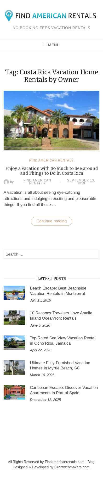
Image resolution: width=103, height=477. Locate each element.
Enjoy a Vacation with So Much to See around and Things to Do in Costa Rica (52, 171)
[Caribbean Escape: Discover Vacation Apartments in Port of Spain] (14, 392)
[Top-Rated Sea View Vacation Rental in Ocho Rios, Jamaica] (14, 342)
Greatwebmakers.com (72, 467)
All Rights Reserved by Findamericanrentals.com (46, 462)
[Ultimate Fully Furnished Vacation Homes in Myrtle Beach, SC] (14, 367)
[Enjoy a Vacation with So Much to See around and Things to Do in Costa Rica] (51, 149)
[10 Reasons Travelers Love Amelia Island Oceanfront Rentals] (14, 317)
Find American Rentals (51, 160)
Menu (54, 45)
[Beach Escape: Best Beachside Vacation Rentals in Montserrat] (14, 293)
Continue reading (54, 222)
